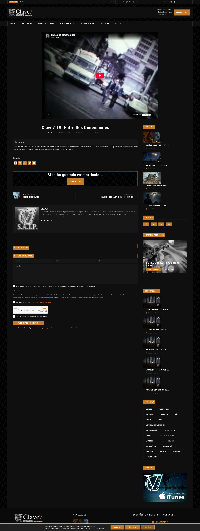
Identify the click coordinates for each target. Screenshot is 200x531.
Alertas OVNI (164, 409)
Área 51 (118, 24)
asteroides (150, 441)
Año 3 (160, 420)
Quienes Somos (87, 24)
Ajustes (148, 527)
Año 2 (148, 420)
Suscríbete (162, 522)
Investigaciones (46, 24)
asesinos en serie (167, 436)
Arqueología (170, 430)
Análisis (164, 414)
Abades (149, 409)
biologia (149, 451)
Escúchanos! (181, 12)
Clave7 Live (177, 451)
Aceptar (117, 527)
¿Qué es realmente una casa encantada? (31, 2)
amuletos (150, 414)
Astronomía (168, 446)
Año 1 (177, 414)
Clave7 (49, 133)
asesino (149, 436)
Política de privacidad (42, 302)
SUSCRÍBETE (75, 182)
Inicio (13, 24)
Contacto (104, 24)
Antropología (152, 430)
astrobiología (168, 441)
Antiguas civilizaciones (156, 425)
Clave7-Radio (151, 457)
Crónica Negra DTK (153, 269)
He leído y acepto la (34, 302)
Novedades (27, 24)
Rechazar (132, 527)
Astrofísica (151, 446)
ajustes (101, 528)
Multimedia (65, 24)
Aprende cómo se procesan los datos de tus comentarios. (67, 328)
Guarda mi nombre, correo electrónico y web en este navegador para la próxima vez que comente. (56, 286)
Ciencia (163, 451)
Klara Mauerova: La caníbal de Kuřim (163, 264)
